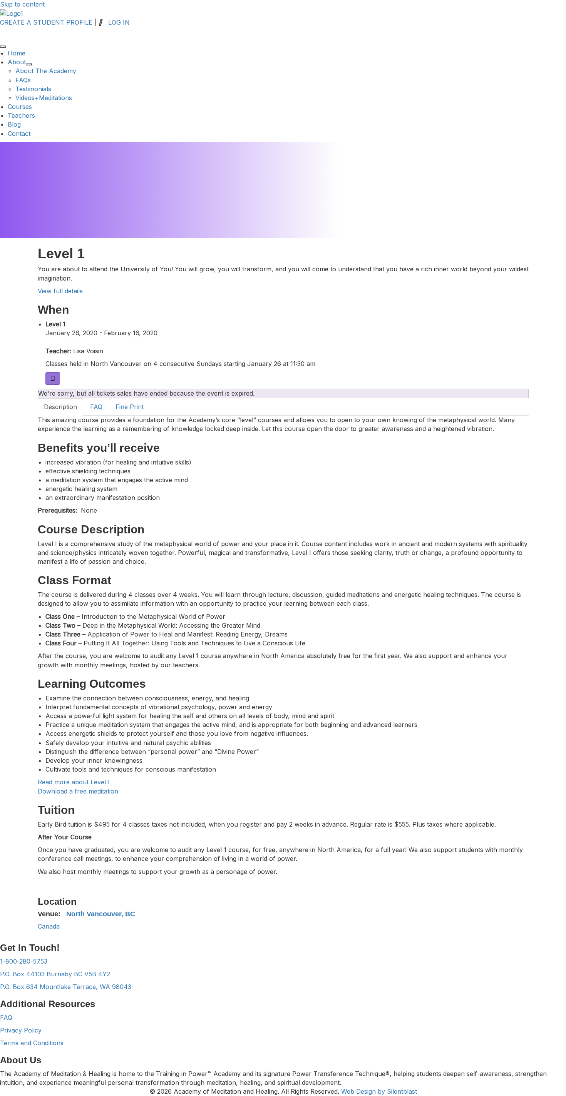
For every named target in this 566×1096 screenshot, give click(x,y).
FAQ (6, 1017)
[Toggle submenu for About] (29, 64)
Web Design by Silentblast (379, 1091)
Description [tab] (60, 407)
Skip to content (22, 4)
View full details (60, 291)
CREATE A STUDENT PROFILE (46, 22)
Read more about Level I (74, 782)
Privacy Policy (21, 1030)
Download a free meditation (78, 791)
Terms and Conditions (32, 1043)
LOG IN (119, 22)
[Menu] (3, 46)
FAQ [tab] (96, 407)
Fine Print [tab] (130, 407)
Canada (49, 926)
